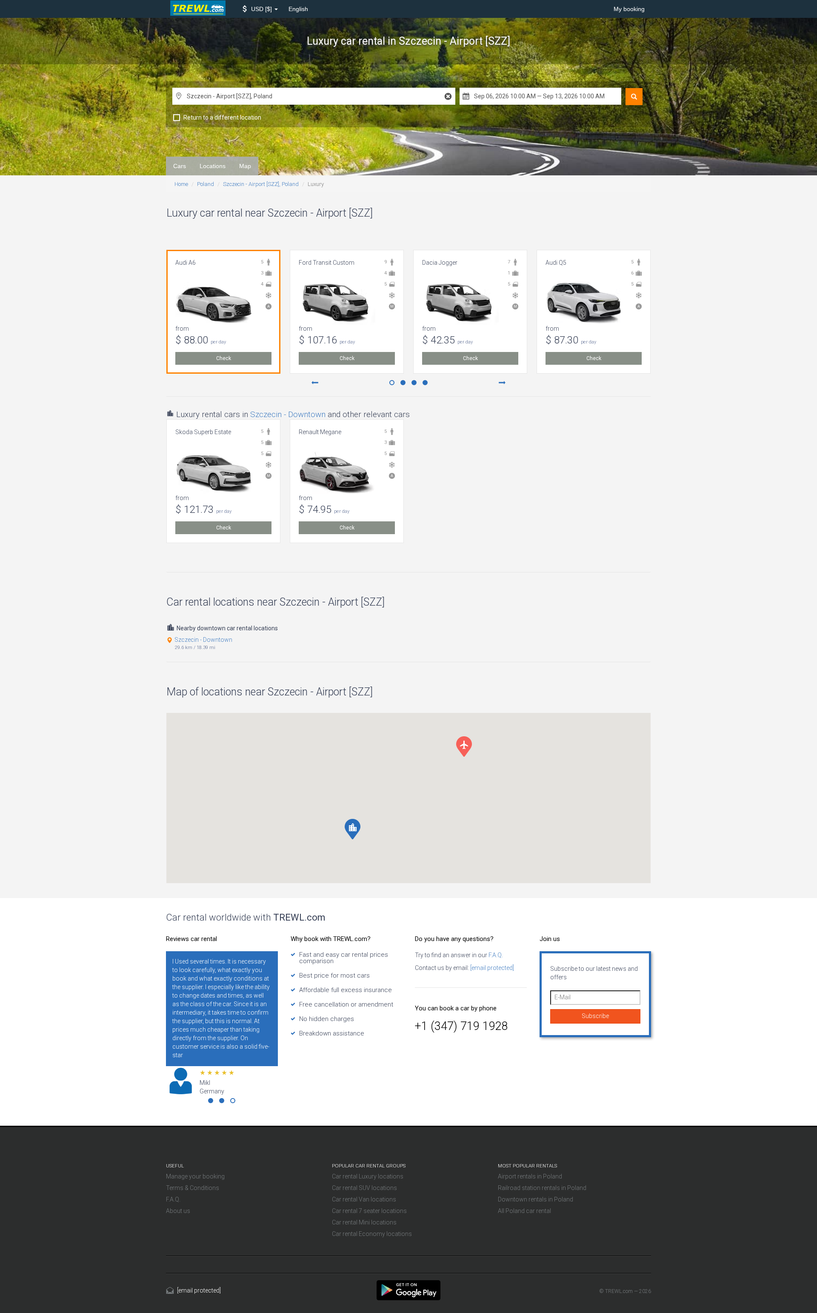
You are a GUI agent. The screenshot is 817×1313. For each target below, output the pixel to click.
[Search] (634, 96)
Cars (179, 166)
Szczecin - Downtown (288, 414)
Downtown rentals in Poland (535, 1199)
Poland (205, 184)
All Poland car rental (524, 1210)
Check (223, 358)
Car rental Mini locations (364, 1222)
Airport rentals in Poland (530, 1176)
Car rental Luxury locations (367, 1176)
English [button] (298, 9)
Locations (213, 166)
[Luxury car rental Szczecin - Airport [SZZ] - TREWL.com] (408, 1289)
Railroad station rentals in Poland (542, 1187)
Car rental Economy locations (372, 1233)
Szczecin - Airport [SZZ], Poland (261, 184)
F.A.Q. (495, 955)
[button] (260, 8)
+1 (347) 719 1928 (461, 1026)
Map (245, 166)
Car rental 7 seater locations (369, 1210)
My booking (629, 9)
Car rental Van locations (364, 1199)
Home (181, 184)
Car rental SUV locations (364, 1187)
